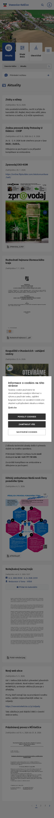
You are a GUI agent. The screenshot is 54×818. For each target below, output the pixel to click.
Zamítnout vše (27, 424)
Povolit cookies (27, 417)
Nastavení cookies (26, 432)
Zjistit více (12, 407)
